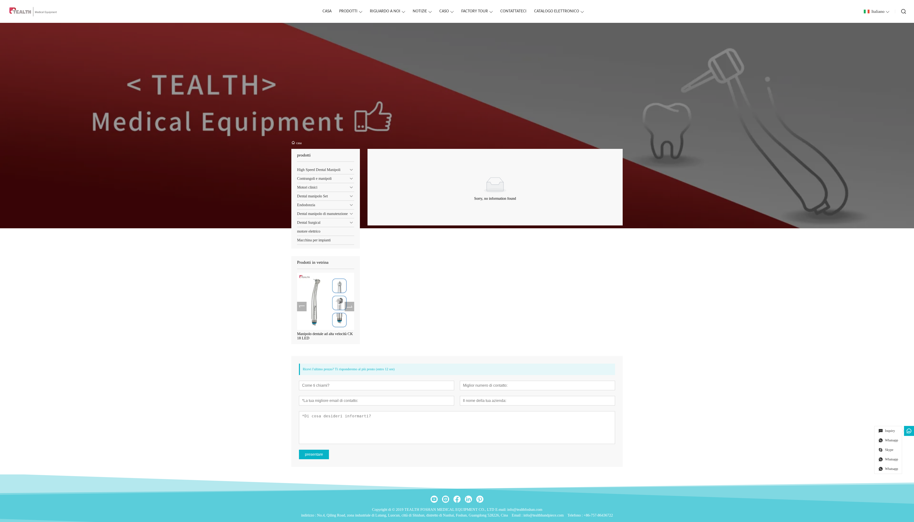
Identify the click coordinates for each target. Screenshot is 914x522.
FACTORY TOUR (474, 11)
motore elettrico (308, 231)
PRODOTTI (348, 11)
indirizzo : (309, 515)
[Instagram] (445, 499)
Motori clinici (307, 187)
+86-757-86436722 (598, 515)
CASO (444, 11)
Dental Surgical (308, 222)
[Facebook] (457, 499)
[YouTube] (434, 499)
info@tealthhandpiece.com (543, 515)
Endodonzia (306, 205)
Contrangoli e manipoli (314, 178)
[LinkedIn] (468, 499)
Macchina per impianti (314, 240)
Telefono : (575, 515)
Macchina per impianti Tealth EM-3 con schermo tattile (324, 336)
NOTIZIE (420, 11)
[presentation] (302, 306)
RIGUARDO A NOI (385, 11)
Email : (517, 515)
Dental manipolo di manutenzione (322, 214)
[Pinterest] (480, 499)
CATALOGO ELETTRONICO (556, 11)
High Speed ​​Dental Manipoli (318, 170)
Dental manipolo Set (312, 196)
